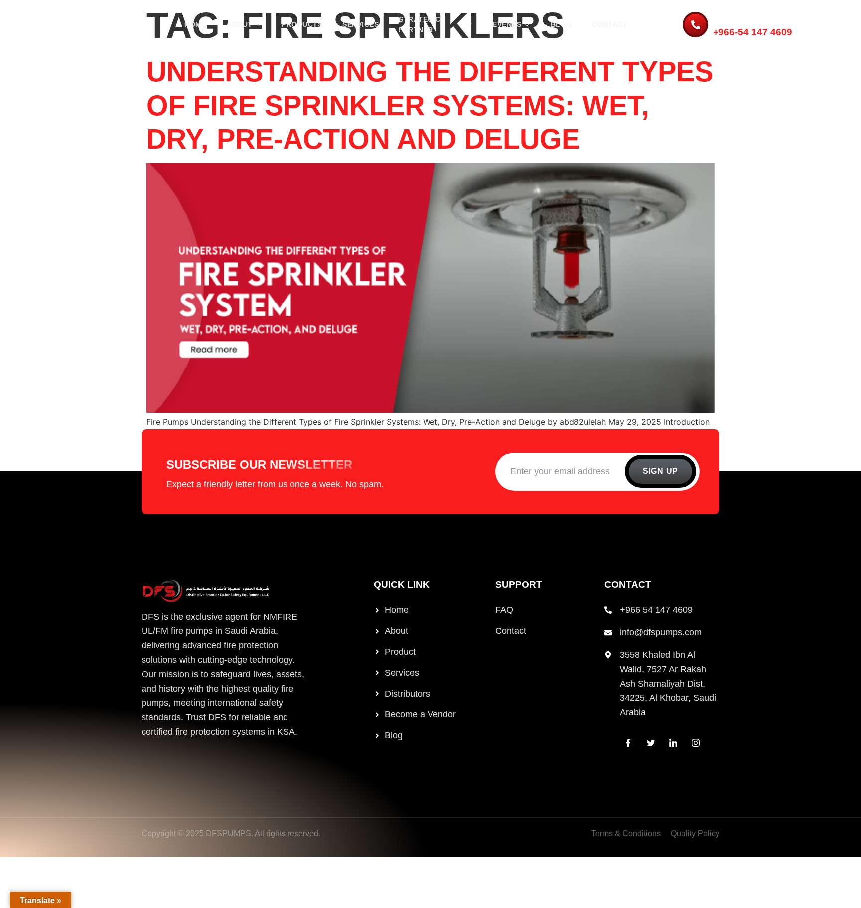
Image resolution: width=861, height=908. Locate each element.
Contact (610, 24)
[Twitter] (650, 742)
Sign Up (661, 471)
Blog (561, 24)
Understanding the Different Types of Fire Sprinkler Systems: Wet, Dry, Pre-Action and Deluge (429, 105)
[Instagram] (695, 742)
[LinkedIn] (673, 742)
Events (506, 24)
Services (360, 24)
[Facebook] (628, 742)
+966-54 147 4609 (752, 32)
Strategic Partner (420, 24)
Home (195, 24)
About (239, 24)
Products (302, 24)
